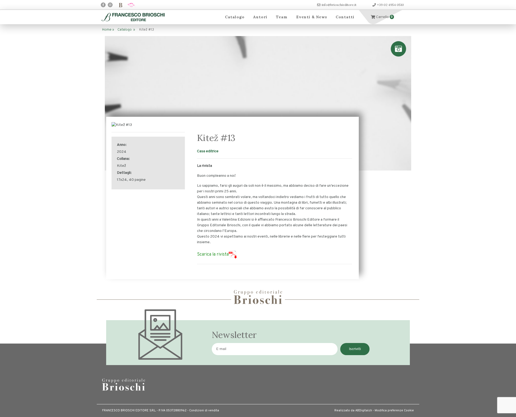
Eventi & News (311, 17)
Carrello (384, 17)
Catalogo (235, 17)
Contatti (345, 17)
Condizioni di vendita (204, 410)
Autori (260, 17)
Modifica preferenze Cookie (394, 410)
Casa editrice (207, 151)
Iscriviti (355, 349)
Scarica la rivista (213, 254)
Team (282, 17)
